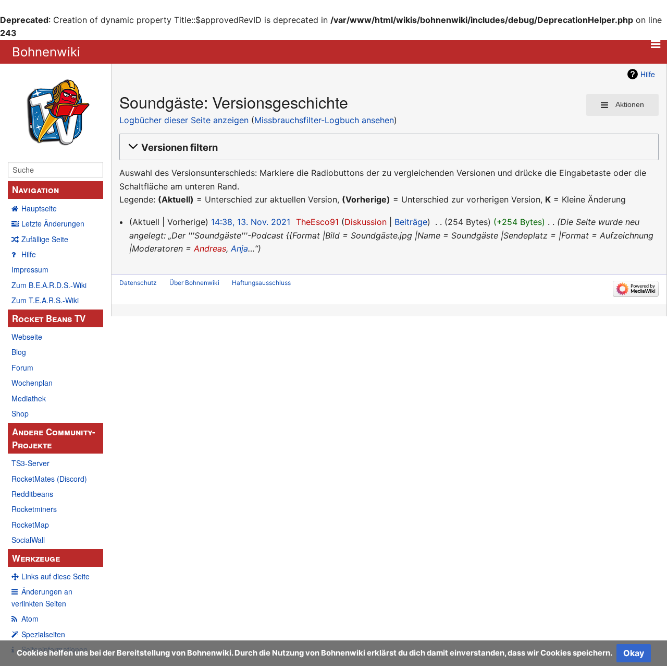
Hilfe (28, 254)
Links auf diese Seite (55, 576)
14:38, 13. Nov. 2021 (250, 222)
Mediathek (28, 398)
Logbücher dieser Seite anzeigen (184, 120)
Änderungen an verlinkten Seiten (41, 597)
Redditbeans (32, 494)
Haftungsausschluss (261, 283)
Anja (239, 248)
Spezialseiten (43, 634)
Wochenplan (32, 382)
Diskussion (365, 222)
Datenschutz (138, 283)
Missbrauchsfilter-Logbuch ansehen (324, 120)
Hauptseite (39, 208)
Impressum (29, 269)
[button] (387, 147)
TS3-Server (30, 463)
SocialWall (28, 539)
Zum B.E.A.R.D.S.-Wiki (49, 285)
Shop (20, 413)
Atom (30, 618)
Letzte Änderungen (52, 223)
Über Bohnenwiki (194, 283)
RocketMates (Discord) (49, 478)
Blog (18, 352)
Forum (22, 367)
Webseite (26, 336)
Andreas (210, 248)
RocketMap (30, 524)
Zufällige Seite (44, 239)
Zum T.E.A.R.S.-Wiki (45, 300)
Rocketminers (34, 509)
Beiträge (410, 222)
